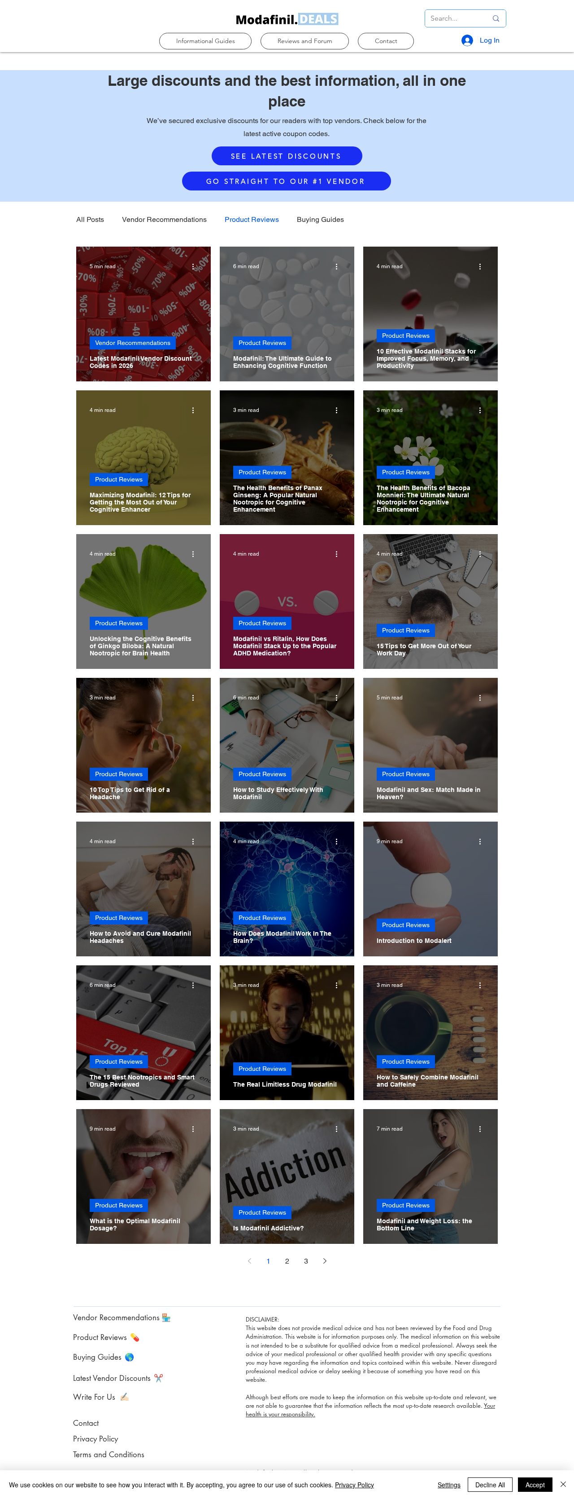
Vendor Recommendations (164, 219)
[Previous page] (249, 1261)
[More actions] (196, 266)
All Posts (90, 219)
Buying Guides (320, 219)
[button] (205, 41)
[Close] (563, 1484)
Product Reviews (252, 219)
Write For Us (94, 1397)
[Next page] (325, 1261)
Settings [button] (449, 1484)
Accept (535, 1484)
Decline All (490, 1484)
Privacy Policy (354, 1484)
